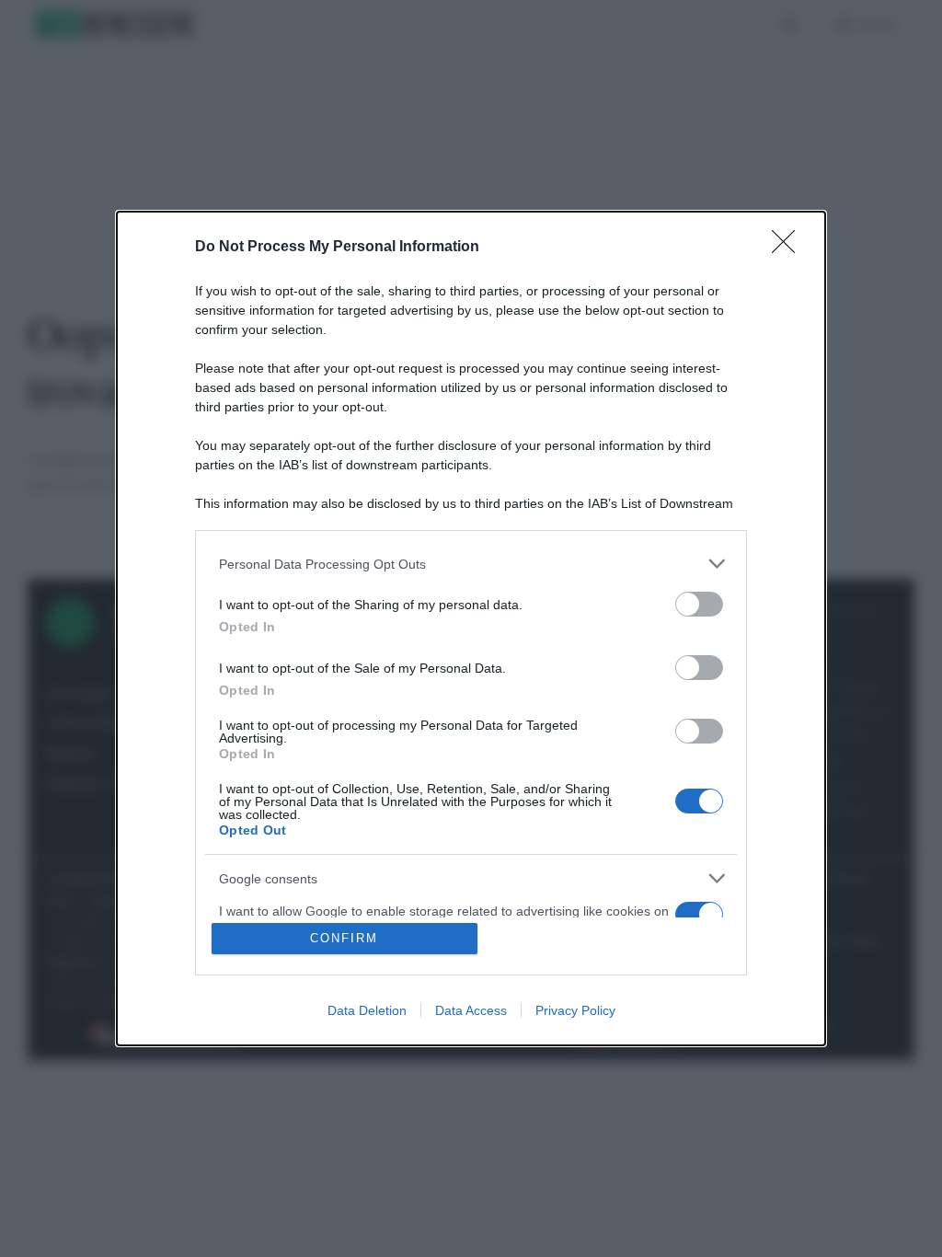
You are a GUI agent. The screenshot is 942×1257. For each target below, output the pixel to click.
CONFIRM (344, 938)
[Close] (789, 247)
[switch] (699, 604)
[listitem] (471, 563)
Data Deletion (367, 1010)
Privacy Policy (575, 1010)
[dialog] (471, 628)
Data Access (471, 1010)
